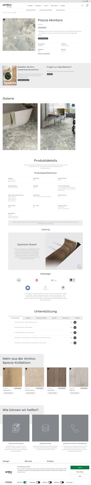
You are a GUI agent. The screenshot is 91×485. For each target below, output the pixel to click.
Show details (69, 482)
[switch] (38, 482)
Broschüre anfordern (23, 80)
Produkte (30, 5)
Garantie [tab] (54, 318)
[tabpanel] (45, 332)
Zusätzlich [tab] (77, 318)
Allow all (80, 467)
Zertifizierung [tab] (66, 318)
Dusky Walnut (51, 390)
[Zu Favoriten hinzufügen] (4, 19)
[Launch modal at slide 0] (35, 105)
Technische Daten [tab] (15, 318)
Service (46, 5)
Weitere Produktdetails (44, 53)
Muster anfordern (43, 38)
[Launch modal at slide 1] (73, 105)
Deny (80, 476)
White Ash (72, 390)
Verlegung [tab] (28, 318)
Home (4, 12)
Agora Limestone (29, 390)
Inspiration (38, 5)
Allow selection (80, 471)
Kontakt (63, 5)
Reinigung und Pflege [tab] (41, 318)
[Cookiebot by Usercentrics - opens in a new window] (8, 482)
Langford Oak (6, 390)
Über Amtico (54, 5)
